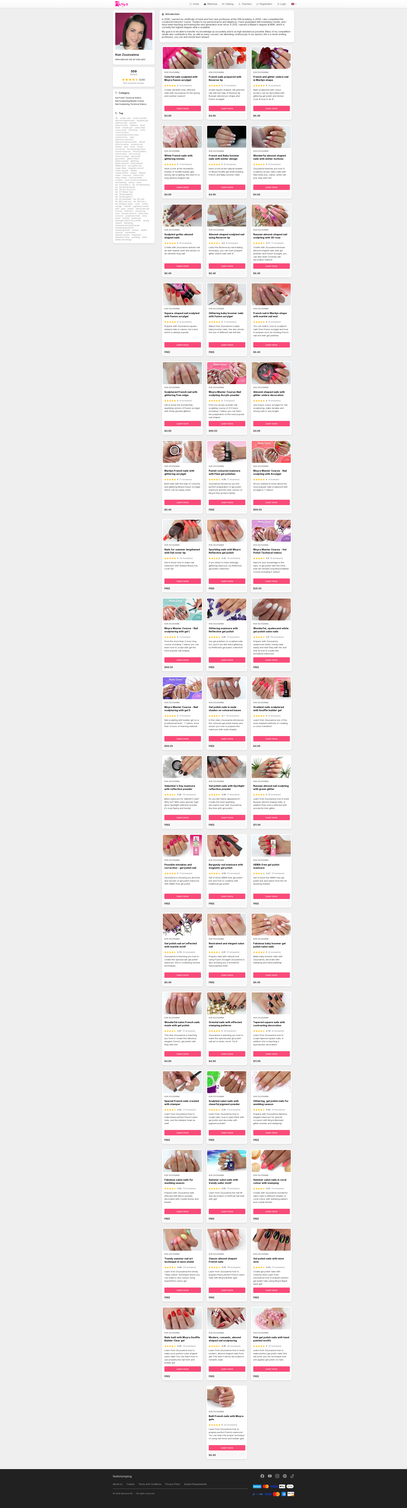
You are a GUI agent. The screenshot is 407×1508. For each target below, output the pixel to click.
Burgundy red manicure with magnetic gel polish (226, 866)
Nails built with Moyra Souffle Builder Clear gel (182, 1339)
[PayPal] (273, 1494)
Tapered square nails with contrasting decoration (269, 1024)
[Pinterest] (285, 1477)
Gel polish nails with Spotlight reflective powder (226, 787)
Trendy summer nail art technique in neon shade (179, 1260)
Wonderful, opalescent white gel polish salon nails (271, 630)
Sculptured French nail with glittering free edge (180, 393)
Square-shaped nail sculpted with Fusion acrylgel (181, 315)
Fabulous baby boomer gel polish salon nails (269, 945)
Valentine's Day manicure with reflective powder (179, 787)
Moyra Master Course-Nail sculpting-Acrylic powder (225, 393)
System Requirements (195, 1484)
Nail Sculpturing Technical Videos (130, 104)
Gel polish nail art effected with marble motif (180, 945)
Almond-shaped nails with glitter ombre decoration (269, 393)
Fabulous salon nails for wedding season (178, 1181)
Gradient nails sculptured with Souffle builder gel (268, 709)
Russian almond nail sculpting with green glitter (271, 787)
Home (195, 4)
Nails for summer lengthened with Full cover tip (182, 551)
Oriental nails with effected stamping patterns (225, 1024)
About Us (117, 1484)
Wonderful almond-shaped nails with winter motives (269, 157)
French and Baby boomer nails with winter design (224, 157)
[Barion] (273, 1486)
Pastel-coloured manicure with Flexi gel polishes (224, 472)
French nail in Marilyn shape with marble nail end (270, 315)
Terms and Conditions (149, 1484)
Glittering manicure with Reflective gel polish (223, 630)
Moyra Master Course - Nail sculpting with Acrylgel (270, 472)
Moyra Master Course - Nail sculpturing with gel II (181, 709)
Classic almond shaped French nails (223, 1260)
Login (283, 4)
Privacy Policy (172, 1484)
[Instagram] (277, 1477)
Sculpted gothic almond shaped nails (178, 236)
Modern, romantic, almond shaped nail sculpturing (225, 1339)
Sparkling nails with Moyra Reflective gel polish (225, 551)
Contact (130, 1484)
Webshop (212, 4)
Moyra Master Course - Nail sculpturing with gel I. (181, 630)
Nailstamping (122, 1476)
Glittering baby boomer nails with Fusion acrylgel (226, 315)
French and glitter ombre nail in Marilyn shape (270, 78)
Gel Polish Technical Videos (128, 98)
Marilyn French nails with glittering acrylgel (179, 472)
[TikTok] (292, 1477)
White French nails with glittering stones (178, 157)
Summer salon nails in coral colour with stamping (269, 1181)
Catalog (229, 4)
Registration (265, 4)
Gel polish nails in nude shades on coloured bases (225, 709)
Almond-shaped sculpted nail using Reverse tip (226, 236)
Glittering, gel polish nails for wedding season (271, 1102)
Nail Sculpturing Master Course (129, 101)
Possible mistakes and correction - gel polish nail (180, 866)
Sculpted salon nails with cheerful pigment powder (224, 1102)
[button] (293, 4)
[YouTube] (270, 1477)
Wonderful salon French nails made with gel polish (182, 1024)
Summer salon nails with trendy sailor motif (223, 1181)
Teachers (246, 4)
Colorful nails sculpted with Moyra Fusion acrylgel (180, 78)
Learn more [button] (183, 108)
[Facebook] (262, 1477)
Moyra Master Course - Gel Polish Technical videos (269, 551)
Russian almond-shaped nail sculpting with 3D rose (270, 236)
